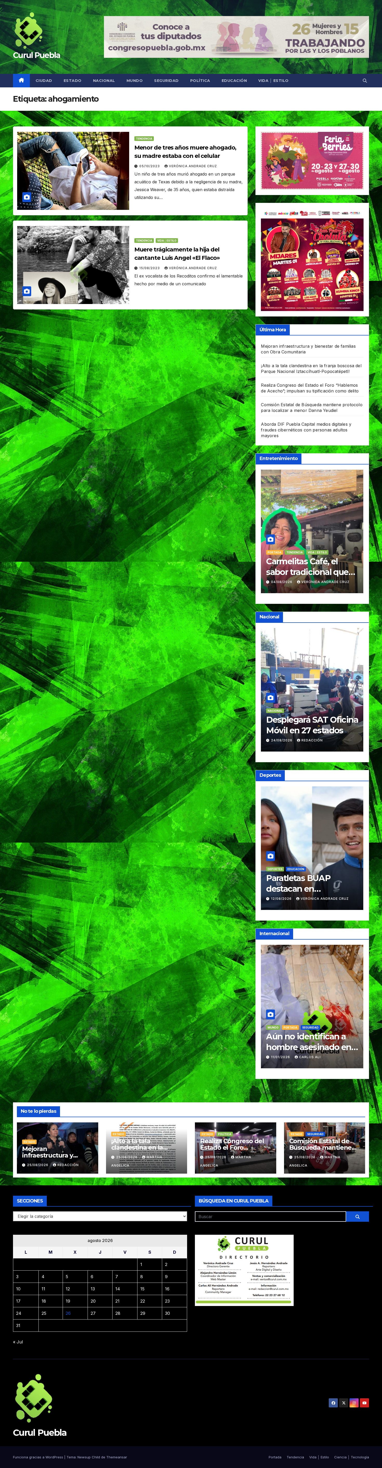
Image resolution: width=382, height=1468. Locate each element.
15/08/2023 (150, 268)
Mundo (135, 80)
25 (44, 1313)
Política (200, 80)
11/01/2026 (331, 1057)
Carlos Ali (360, 1057)
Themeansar (116, 1457)
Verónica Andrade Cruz (193, 166)
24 (18, 1313)
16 (167, 1288)
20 (93, 1301)
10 (18, 1288)
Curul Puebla (36, 55)
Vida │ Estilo (273, 80)
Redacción (362, 740)
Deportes (325, 869)
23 (167, 1301)
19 (68, 1301)
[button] (365, 80)
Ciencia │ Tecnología (351, 1457)
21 (117, 1301)
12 (68, 1288)
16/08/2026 (272, 582)
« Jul (18, 1341)
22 (142, 1301)
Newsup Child (88, 1457)
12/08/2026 (332, 899)
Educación (234, 80)
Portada (265, 552)
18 (44, 1301)
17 (18, 1301)
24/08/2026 (332, 740)
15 (142, 1288)
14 (117, 1288)
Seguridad (166, 80)
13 (93, 1288)
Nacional (104, 80)
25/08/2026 (38, 1165)
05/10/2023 (150, 166)
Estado (73, 80)
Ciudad (44, 80)
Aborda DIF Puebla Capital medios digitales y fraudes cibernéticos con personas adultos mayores (306, 430)
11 (43, 1288)
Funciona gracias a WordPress (38, 1457)
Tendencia (144, 138)
